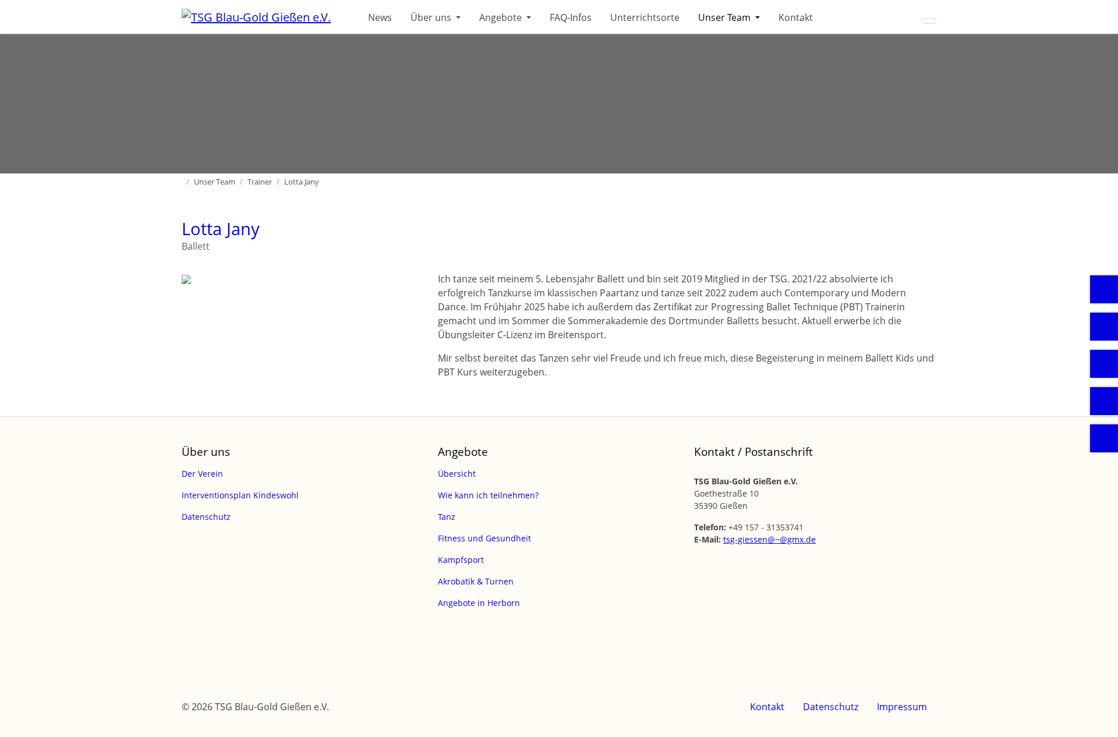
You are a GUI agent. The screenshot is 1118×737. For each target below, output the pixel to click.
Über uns (432, 17)
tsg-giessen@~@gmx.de (769, 539)
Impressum (902, 706)
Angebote (501, 17)
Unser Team (725, 17)
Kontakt (796, 17)
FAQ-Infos (571, 17)
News (380, 17)
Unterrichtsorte (645, 17)
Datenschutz (830, 706)
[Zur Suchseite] (928, 21)
